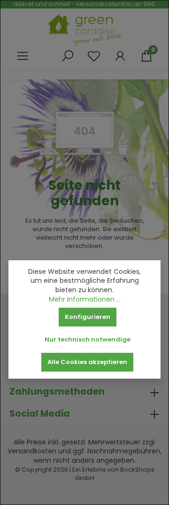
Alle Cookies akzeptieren (87, 361)
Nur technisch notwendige (88, 339)
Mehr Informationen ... (85, 299)
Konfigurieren (87, 316)
